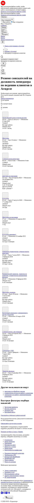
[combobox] (9, 59)
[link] (4, 32)
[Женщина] (5, 114)
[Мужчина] (5, 134)
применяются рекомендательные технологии (16, 481)
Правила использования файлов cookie (13, 15)
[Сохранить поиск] (3, 70)
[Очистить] (3, 63)
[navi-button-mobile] (3, 42)
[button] (3, 36)
